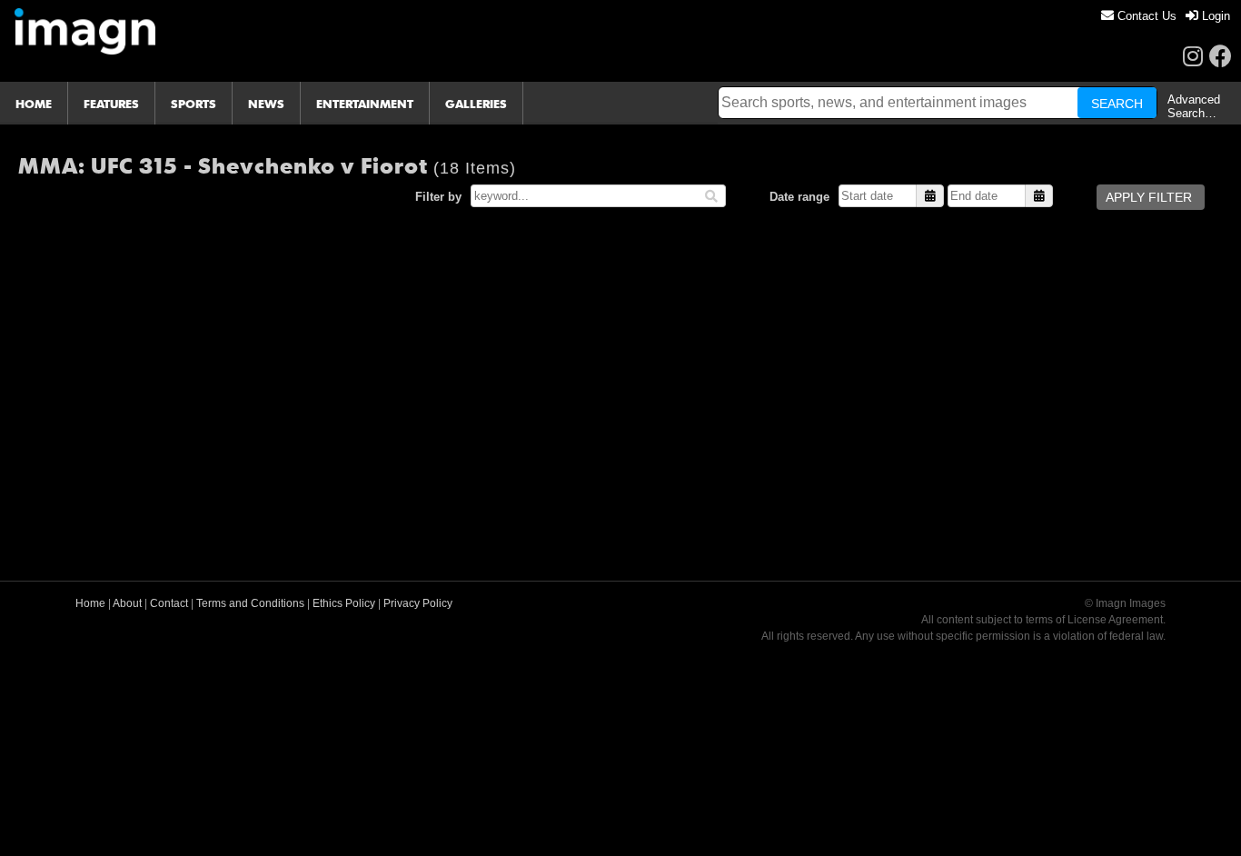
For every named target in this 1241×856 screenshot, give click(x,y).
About (127, 603)
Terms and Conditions (250, 603)
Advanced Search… (1193, 106)
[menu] (1165, 16)
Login (1214, 16)
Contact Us (1145, 16)
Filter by (438, 197)
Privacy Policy (417, 603)
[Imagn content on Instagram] (1193, 56)
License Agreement (1115, 619)
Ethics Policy (344, 603)
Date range (799, 197)
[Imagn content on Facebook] (1220, 56)
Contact (169, 603)
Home (90, 603)
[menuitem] (1139, 16)
